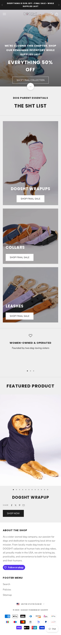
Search (6, 584)
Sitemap (7, 595)
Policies (7, 589)
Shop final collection (31, 80)
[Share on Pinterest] (19, 505)
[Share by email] (23, 505)
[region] (30, 350)
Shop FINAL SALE (30, 198)
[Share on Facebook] (11, 505)
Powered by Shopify (38, 610)
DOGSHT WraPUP (30, 497)
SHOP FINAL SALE (19, 257)
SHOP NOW (13, 513)
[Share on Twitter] (15, 505)
